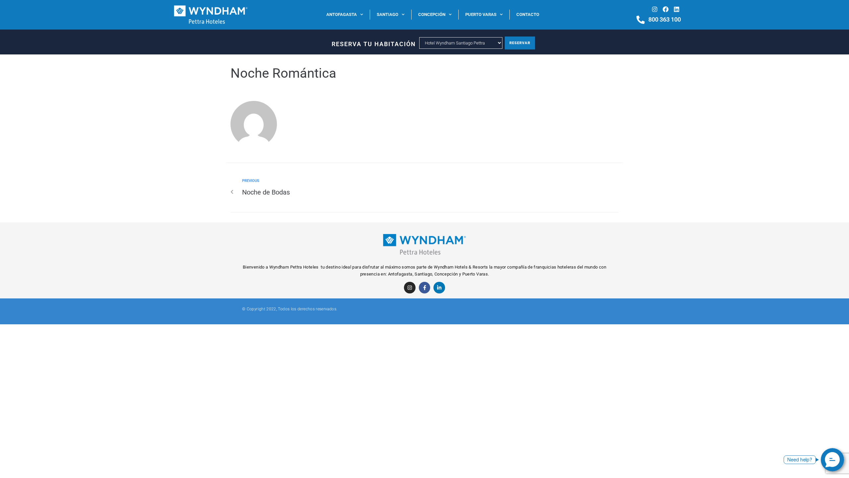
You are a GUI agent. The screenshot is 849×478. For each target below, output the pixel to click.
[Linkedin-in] (439, 287)
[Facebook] (665, 9)
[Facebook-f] (424, 287)
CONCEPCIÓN (431, 14)
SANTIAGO (387, 14)
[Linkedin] (677, 9)
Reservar (519, 43)
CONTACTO (527, 14)
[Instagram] (654, 9)
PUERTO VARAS (480, 14)
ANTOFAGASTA (341, 14)
